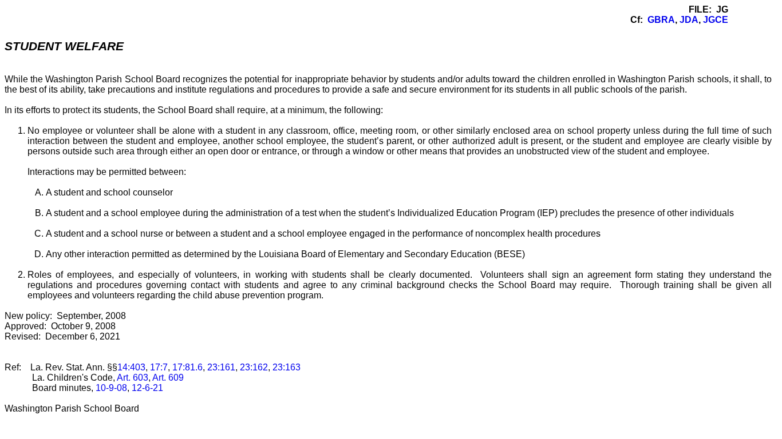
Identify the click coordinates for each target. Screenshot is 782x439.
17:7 (159, 367)
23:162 (254, 367)
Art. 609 (168, 377)
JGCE (715, 20)
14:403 (131, 367)
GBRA (661, 20)
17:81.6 (187, 367)
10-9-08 (111, 388)
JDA (689, 20)
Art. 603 (132, 377)
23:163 (286, 367)
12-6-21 (147, 388)
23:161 (221, 367)
